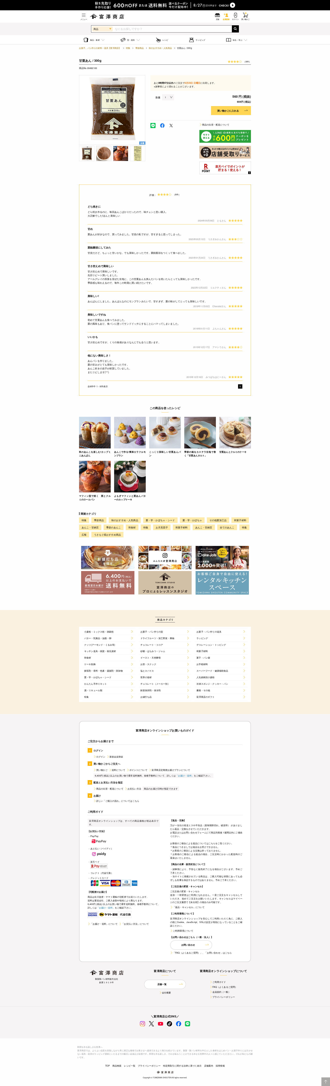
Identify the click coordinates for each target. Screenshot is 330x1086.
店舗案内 (208, 1065)
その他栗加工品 (218, 520)
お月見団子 (162, 527)
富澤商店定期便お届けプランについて (171, 770)
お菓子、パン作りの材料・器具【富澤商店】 (100, 47)
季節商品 (139, 47)
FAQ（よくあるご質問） (224, 987)
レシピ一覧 (129, 1065)
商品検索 (117, 1065)
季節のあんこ (113, 527)
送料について (118, 770)
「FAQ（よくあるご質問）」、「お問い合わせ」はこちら (202, 952)
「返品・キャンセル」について (189, 907)
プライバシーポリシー (223, 996)
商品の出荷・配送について (215, 124)
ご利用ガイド (219, 982)
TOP (107, 1065)
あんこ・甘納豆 (90, 527)
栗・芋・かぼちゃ (192, 520)
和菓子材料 (240, 520)
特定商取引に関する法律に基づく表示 (182, 1065)
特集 (128, 47)
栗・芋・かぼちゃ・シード (160, 520)
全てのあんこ (227, 527)
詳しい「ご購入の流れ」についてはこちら (117, 800)
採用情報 (220, 1065)
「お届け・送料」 (185, 775)
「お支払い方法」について (135, 923)
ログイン (100, 756)
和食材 (132, 527)
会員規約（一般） (221, 991)
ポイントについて (138, 770)
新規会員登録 (116, 756)
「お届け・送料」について (104, 923)
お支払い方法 (134, 788)
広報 (84, 534)
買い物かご (102, 770)
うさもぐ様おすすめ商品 (107, 534)
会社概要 (166, 992)
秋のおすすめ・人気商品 (160, 47)
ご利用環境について (183, 930)
